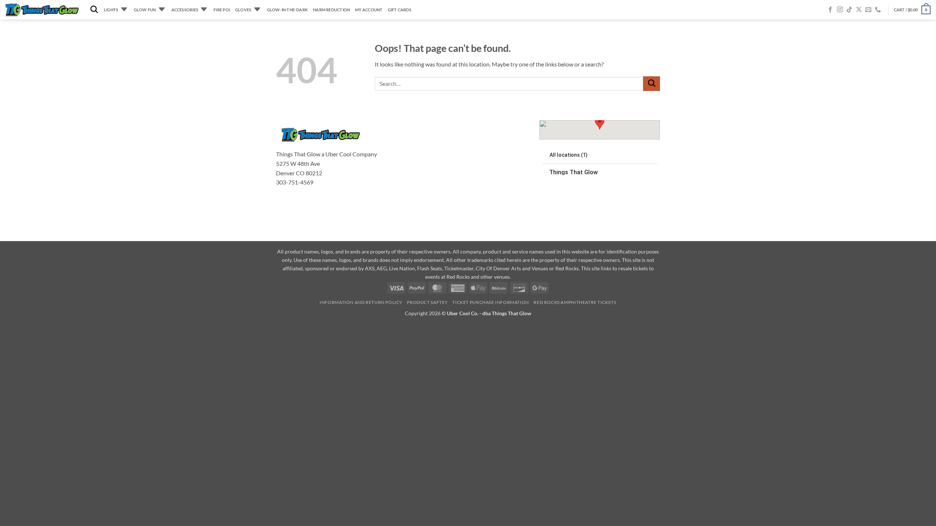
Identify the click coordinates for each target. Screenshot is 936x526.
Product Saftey (427, 302)
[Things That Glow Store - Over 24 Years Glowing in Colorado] (42, 10)
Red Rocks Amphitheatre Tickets (574, 302)
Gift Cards (399, 9)
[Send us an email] (868, 10)
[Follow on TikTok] (849, 10)
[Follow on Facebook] (830, 10)
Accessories (184, 9)
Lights (111, 9)
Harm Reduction (331, 9)
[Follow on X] (859, 10)
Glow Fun (145, 9)
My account (368, 9)
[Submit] (651, 83)
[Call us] (878, 10)
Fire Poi (222, 9)
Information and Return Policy (361, 302)
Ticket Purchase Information (490, 302)
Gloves (243, 9)
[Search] (94, 9)
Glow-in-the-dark (287, 9)
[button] (912, 9)
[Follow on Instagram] (840, 10)
